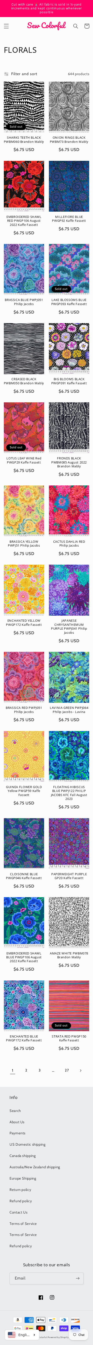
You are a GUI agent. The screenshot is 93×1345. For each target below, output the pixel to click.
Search (15, 1111)
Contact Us (18, 1212)
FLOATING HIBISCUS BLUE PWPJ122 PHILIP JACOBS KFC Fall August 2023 (69, 793)
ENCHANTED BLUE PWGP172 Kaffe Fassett (24, 1038)
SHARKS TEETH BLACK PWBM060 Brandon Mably (24, 140)
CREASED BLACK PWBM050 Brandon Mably (24, 381)
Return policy (20, 1190)
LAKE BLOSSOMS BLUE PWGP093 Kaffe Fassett (69, 302)
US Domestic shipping (28, 1144)
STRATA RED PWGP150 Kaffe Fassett (69, 1038)
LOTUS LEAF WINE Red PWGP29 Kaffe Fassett (23, 460)
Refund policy (21, 1201)
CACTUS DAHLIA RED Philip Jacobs (69, 544)
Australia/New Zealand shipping (35, 1167)
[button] (6, 26)
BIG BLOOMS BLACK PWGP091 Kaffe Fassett (69, 381)
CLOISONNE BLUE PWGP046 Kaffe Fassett (24, 876)
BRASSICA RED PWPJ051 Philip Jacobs (24, 710)
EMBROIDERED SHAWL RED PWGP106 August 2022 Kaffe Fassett (23, 221)
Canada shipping (23, 1156)
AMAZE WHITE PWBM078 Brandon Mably (69, 955)
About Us (17, 1122)
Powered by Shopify (58, 1337)
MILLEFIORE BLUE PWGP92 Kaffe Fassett (69, 219)
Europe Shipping (23, 1178)
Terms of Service (23, 1223)
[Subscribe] (77, 1278)
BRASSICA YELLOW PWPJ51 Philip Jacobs (24, 544)
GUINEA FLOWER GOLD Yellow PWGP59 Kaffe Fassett (24, 791)
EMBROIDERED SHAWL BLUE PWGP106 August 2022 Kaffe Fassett (24, 957)
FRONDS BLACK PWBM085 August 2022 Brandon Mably (69, 462)
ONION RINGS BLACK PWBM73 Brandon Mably (69, 140)
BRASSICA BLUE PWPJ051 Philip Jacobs (24, 302)
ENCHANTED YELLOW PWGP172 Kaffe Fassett (24, 623)
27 (67, 1070)
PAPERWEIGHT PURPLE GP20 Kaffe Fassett (69, 876)
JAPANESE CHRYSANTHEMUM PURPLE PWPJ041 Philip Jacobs (69, 626)
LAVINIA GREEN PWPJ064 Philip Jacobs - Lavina (69, 710)
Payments (18, 1133)
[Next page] (80, 1070)
